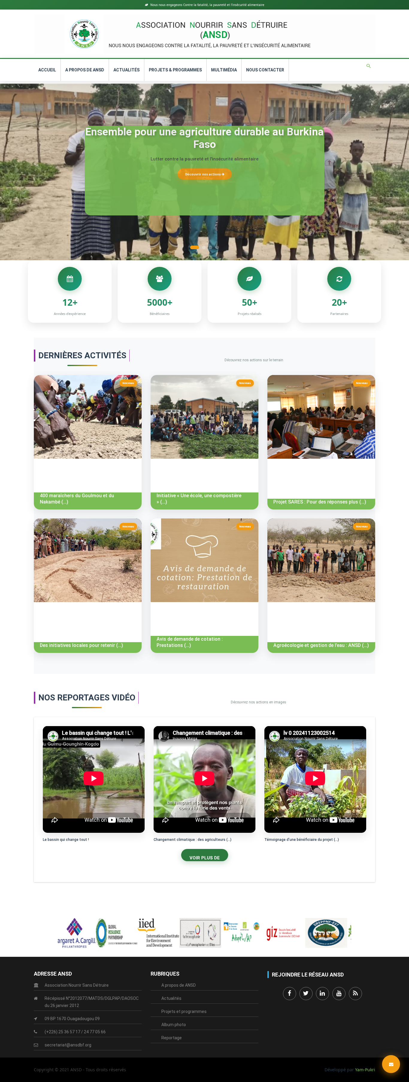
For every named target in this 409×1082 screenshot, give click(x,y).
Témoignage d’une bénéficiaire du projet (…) (301, 840)
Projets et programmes (184, 1011)
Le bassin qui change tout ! (66, 840)
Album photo (173, 1024)
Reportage (171, 1037)
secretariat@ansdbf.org (68, 1045)
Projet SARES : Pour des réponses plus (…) (319, 502)
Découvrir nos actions (203, 174)
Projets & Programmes (175, 70)
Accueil (47, 70)
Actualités (126, 70)
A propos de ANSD (84, 70)
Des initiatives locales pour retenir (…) (81, 645)
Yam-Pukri (365, 1069)
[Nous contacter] (391, 1064)
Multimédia (224, 70)
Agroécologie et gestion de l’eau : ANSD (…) (321, 645)
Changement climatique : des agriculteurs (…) (192, 840)
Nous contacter (265, 70)
